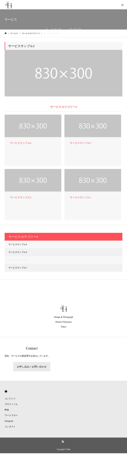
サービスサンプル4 (18, 244)
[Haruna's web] (8, 4)
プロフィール (11, 404)
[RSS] (63, 441)
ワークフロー (11, 415)
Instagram (9, 421)
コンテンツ (10, 398)
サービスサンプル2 (18, 260)
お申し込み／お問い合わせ (32, 366)
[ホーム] (6, 33)
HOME (6, 391)
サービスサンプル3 (18, 252)
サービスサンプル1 (18, 268)
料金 (7, 410)
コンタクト (10, 426)
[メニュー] (122, 4)
